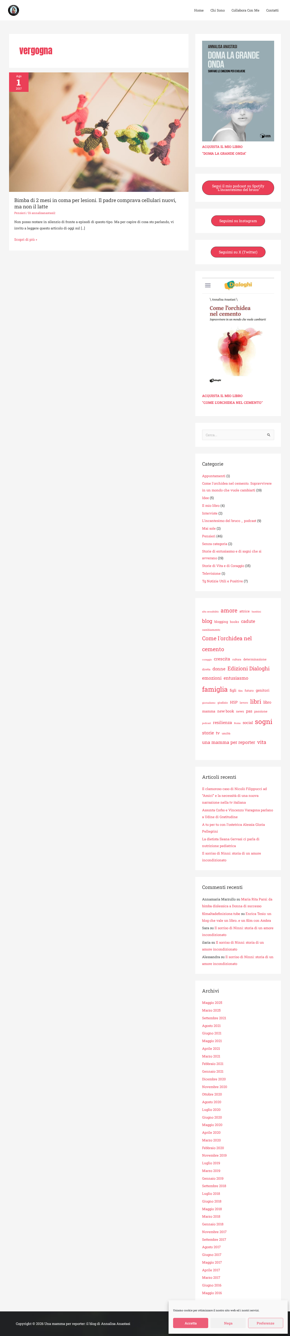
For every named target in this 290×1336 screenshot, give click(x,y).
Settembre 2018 (214, 1186)
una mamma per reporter (228, 742)
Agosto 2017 (211, 1247)
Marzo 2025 (211, 1010)
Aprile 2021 (211, 1048)
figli (233, 690)
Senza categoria (214, 543)
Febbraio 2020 (213, 1147)
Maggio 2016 (212, 1293)
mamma (208, 711)
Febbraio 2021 (212, 1063)
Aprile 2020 (211, 1132)
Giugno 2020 (212, 1117)
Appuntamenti (213, 476)
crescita (222, 659)
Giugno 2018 (211, 1201)
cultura (236, 659)
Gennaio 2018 (212, 1224)
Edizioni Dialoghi (248, 668)
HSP (234, 702)
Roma (237, 723)
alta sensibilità (210, 611)
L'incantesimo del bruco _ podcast (229, 520)
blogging (221, 621)
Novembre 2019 (214, 1155)
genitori (262, 690)
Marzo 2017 (211, 1277)
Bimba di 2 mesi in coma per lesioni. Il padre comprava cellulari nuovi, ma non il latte (95, 203)
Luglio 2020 (211, 1109)
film (240, 690)
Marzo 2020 (211, 1140)
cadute (248, 621)
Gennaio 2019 (212, 1178)
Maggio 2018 (212, 1209)
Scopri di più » (25, 239)
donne (219, 669)
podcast (206, 723)
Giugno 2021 (211, 1033)
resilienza (222, 722)
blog (207, 620)
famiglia (215, 689)
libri (255, 701)
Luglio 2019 (211, 1163)
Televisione (211, 573)
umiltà (226, 733)
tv (218, 733)
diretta (206, 669)
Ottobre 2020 (212, 1094)
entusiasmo (236, 678)
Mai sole (209, 528)
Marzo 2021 (211, 1056)
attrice (244, 611)
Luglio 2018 (211, 1193)
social (248, 722)
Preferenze (265, 1323)
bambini (256, 611)
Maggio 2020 (212, 1124)
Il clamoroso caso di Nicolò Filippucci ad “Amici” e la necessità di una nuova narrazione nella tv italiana (234, 795)
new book (225, 711)
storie (208, 733)
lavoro (244, 702)
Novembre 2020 (214, 1086)
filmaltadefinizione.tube (221, 913)
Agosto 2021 (211, 1025)
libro (267, 702)
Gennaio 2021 (212, 1071)
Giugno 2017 (211, 1254)
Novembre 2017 (214, 1231)
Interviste (210, 513)
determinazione (254, 659)
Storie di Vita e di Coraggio (223, 565)
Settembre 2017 (214, 1239)
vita (261, 742)
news (240, 711)
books (234, 622)
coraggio (207, 659)
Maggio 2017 (212, 1262)
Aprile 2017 (211, 1270)
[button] (238, 188)
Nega (228, 1323)
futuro (249, 690)
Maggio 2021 (212, 1040)
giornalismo (208, 702)
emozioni (212, 678)
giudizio (223, 702)
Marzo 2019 (211, 1170)
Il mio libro (211, 505)
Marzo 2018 (211, 1216)
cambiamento (211, 629)
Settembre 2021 (214, 1018)
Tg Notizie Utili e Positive (222, 581)
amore (229, 610)
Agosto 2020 (211, 1102)
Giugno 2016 (211, 1285)
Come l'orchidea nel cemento (227, 644)
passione (260, 711)
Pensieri (20, 213)
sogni (263, 721)
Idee (205, 497)
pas (249, 711)
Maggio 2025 (212, 1002)
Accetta (191, 1323)
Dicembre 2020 (214, 1079)
